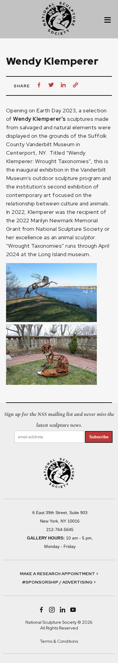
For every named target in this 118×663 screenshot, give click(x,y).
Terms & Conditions (59, 641)
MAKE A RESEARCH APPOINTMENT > (59, 573)
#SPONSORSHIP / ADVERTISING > (59, 582)
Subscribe (98, 437)
